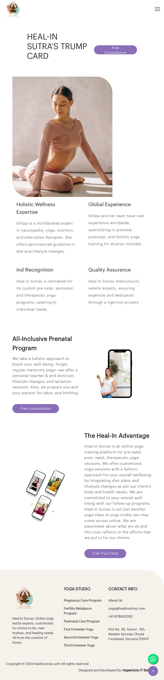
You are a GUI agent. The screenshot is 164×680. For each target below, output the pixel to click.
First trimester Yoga (78, 629)
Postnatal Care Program (82, 621)
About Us (115, 600)
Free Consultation (115, 50)
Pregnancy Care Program (83, 600)
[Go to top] (153, 671)
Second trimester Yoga (81, 637)
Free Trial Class (105, 553)
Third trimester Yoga (79, 645)
